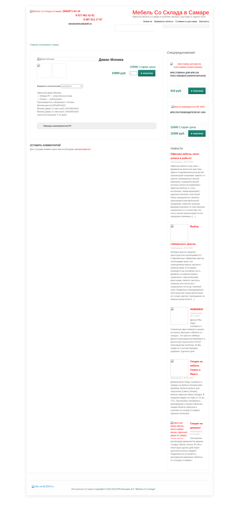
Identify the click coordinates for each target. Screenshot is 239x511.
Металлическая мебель (133, 35)
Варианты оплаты (163, 21)
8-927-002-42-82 (85, 15)
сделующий (188, 140)
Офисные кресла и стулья (49, 35)
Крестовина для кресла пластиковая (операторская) (188, 74)
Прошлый (188, 59)
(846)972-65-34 (71, 11)
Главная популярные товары (44, 45)
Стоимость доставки (186, 21)
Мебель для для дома (168, 35)
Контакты (204, 21)
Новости (147, 21)
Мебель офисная (100, 35)
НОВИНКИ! (196, 309)
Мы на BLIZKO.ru (44, 486)
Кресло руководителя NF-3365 (188, 112)
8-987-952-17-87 (92, 19)
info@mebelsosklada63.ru (80, 24)
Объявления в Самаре (82, 489)
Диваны (78, 35)
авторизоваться (83, 149)
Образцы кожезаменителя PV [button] (57, 126)
